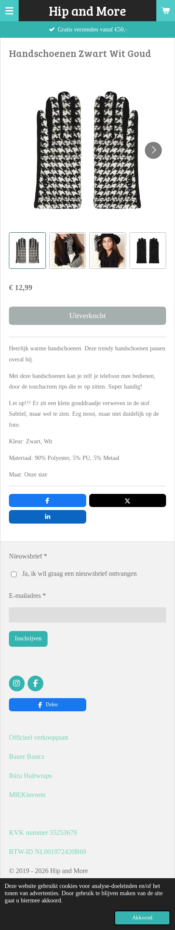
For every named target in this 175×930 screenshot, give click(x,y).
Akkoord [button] (142, 918)
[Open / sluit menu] (9, 10)
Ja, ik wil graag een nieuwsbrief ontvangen (79, 573)
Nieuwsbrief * (28, 556)
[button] (27, 250)
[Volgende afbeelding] (153, 150)
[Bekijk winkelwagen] (165, 10)
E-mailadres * (27, 595)
